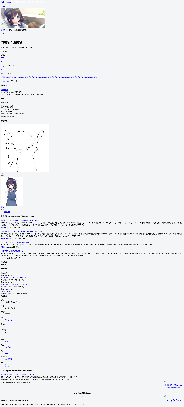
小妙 (2, 207)
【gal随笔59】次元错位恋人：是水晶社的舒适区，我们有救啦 (21, 231)
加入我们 (23, 375)
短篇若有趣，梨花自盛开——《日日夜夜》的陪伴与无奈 (20, 220)
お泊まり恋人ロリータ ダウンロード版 (14, 284)
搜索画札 (4, 264)
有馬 (2, 173)
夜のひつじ (4, 30)
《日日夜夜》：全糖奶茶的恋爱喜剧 (13, 251)
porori (6, 341)
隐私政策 (10, 375)
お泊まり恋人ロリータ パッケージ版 (13, 277)
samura (3, 73)
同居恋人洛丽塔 (6, 291)
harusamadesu (5, 81)
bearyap (3, 66)
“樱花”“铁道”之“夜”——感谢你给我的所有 (15, 242)
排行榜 (3, 6)
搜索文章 (4, 262)
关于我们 (4, 375)
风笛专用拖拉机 (6, 238)
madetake (7, 364)
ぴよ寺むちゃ (9, 347)
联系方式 (17, 375)
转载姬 (3, 247)
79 (1, 49)
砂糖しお (7, 212)
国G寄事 (4, 227)
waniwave (8, 366)
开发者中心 (30, 375)
